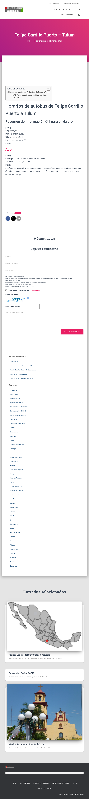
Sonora (12, 541)
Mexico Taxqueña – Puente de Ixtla (26, 744)
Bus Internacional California (19, 407)
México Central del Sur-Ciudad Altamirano (24, 366)
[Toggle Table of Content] (47, 89)
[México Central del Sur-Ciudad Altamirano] (44, 626)
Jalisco (12, 482)
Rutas (79, 9)
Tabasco (13, 545)
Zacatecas (13, 566)
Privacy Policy (35, 290)
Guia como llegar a (16, 469)
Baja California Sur (16, 402)
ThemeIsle (80, 794)
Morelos (12, 499)
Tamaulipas (14, 549)
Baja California (15, 398)
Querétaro (13, 520)
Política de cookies (66, 15)
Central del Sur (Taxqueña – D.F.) (21, 378)
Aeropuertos (54, 4)
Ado (18, 98)
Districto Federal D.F (17, 444)
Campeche (13, 419)
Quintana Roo (14, 524)
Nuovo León (14, 507)
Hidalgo (12, 474)
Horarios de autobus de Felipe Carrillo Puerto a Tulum (29, 92)
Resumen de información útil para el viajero (32, 95)
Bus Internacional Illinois (18, 411)
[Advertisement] (44, 74)
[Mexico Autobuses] (14, 9)
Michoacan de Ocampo (18, 495)
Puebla (12, 516)
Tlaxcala (13, 553)
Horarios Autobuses (72, 4)
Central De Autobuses (62, 9)
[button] (80, 4)
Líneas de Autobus (16, 486)
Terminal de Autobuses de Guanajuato (23, 370)
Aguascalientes (15, 394)
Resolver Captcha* (12, 294)
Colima (12, 440)
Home (41, 4)
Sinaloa (12, 537)
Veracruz (13, 558)
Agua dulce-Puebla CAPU (18, 374)
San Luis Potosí (15, 532)
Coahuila (13, 436)
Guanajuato (14, 361)
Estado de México (16, 457)
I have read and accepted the (24, 290)
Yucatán (12, 562)
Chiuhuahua (14, 432)
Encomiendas (14, 453)
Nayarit (12, 503)
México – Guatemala (17, 490)
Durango (13, 448)
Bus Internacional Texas (18, 415)
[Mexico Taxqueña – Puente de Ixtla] (44, 712)
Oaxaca (12, 511)
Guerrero (13, 465)
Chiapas (12, 428)
